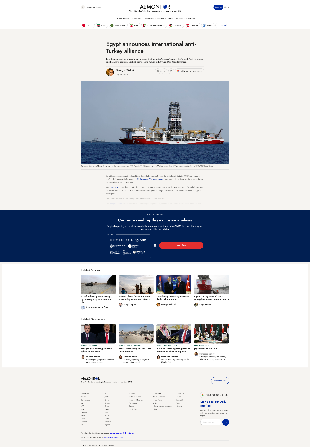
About (178, 397)
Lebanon (84, 421)
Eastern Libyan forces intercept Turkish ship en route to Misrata (134, 298)
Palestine (84, 412)
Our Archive (133, 409)
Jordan (107, 397)
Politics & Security (123, 18)
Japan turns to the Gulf (205, 348)
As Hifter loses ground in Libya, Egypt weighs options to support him (97, 299)
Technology (148, 18)
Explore (179, 18)
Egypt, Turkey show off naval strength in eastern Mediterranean (211, 298)
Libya (106, 412)
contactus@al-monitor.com (113, 437)
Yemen (107, 409)
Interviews (190, 18)
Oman (107, 400)
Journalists (179, 400)
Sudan (107, 415)
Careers (179, 406)
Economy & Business (165, 18)
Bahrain (107, 403)
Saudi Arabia (85, 400)
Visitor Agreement (159, 397)
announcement (158, 179)
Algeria (107, 425)
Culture (137, 18)
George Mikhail (125, 70)
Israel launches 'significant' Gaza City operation (135, 350)
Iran (82, 403)
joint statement (114, 187)
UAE (82, 406)
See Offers (181, 245)
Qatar (83, 418)
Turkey (83, 397)
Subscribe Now (220, 380)
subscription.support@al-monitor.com (122, 433)
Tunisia (107, 418)
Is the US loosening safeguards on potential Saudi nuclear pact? (173, 350)
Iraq (106, 394)
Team (178, 403)
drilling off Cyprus (113, 206)
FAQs (154, 403)
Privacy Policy (157, 400)
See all (224, 25)
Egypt (83, 415)
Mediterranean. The (144, 179)
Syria (82, 425)
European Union (116, 203)
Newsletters (91, 7)
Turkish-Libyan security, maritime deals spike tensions (172, 298)
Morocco (108, 421)
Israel (83, 409)
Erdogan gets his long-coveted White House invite (96, 350)
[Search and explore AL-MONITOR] (83, 7)
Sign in (226, 7)
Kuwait (107, 406)
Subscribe (218, 7)
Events (99, 7)
